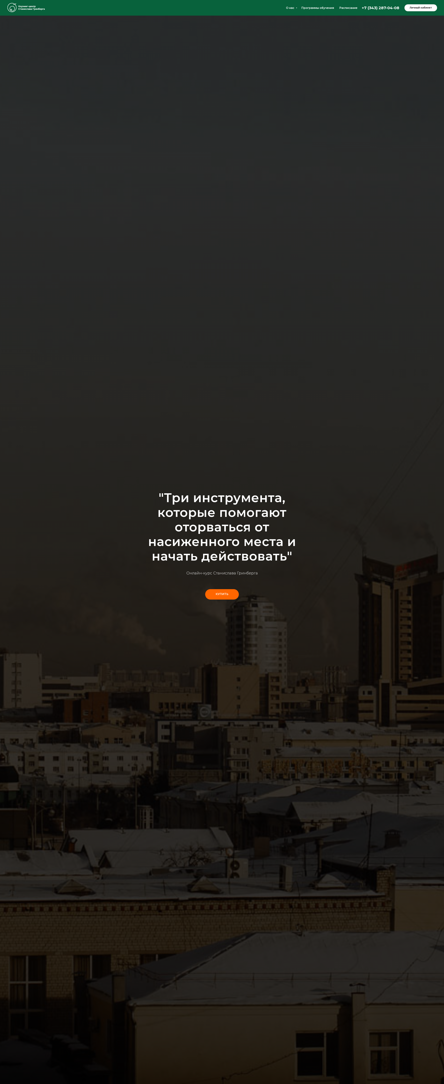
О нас (290, 8)
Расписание (348, 8)
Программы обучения (317, 8)
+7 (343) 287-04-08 (380, 8)
